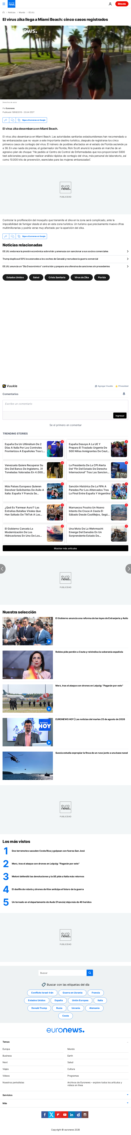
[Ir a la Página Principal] (11, 4)
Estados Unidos (15, 277)
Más (5, 1103)
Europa (6, 1048)
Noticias (11, 12)
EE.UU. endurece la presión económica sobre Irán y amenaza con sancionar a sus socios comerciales (55, 251)
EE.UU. (32, 12)
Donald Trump (39, 1008)
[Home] (3, 12)
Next (5, 1062)
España (59, 1000)
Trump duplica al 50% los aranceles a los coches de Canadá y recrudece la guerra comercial (50, 258)
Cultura (71, 1069)
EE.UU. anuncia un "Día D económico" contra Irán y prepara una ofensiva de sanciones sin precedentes (56, 266)
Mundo (22, 12)
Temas (6, 1041)
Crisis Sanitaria (57, 277)
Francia (96, 992)
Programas (73, 1075)
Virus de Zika (82, 277)
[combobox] (65, 973)
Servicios (7, 1095)
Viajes (6, 1069)
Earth (70, 1055)
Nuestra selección (19, 612)
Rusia (59, 1008)
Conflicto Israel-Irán (42, 992)
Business (7, 1055)
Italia (100, 1000)
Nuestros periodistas (13, 1082)
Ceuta (65, 1015)
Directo (122, 3)
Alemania (94, 1008)
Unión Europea (80, 1000)
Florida (102, 277)
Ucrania (76, 1008)
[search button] (90, 973)
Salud (36, 277)
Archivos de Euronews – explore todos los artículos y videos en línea (94, 1083)
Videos (6, 1075)
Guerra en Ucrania (72, 992)
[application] (65, 62)
